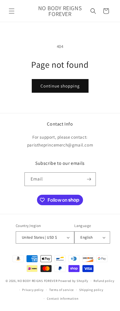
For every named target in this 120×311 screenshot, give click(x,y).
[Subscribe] (89, 179)
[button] (11, 11)
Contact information (62, 298)
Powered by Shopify (73, 281)
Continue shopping (60, 86)
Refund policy (103, 281)
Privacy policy (33, 290)
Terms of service (61, 290)
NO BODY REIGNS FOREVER (37, 281)
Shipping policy (91, 290)
